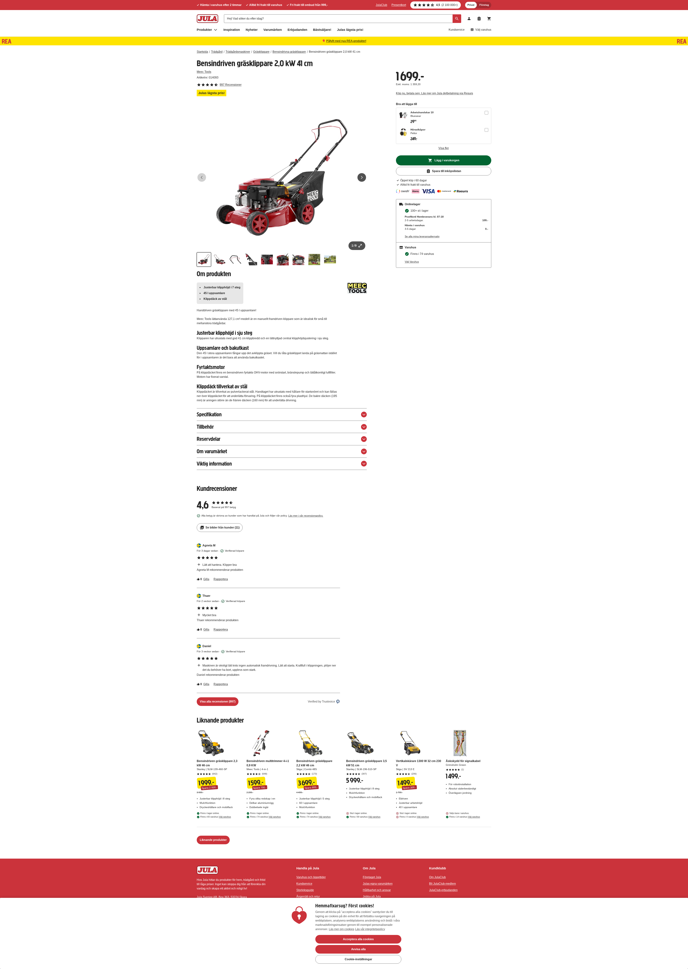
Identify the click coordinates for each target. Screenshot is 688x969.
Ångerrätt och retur (308, 896)
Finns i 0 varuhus (414, 817)
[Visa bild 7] (298, 259)
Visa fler (443, 148)
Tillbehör (205, 426)
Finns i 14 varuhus (464, 817)
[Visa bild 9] (330, 259)
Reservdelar (208, 439)
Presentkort (398, 4)
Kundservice (457, 29)
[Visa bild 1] (204, 259)
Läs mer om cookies (341, 929)
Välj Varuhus (412, 261)
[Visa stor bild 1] (281, 177)
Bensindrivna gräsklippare (289, 51)
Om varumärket (212, 451)
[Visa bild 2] (219, 259)
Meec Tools (204, 71)
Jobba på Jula (372, 896)
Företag (484, 4)
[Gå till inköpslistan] (479, 18)
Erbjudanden (297, 30)
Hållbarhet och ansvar (377, 890)
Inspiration (231, 30)
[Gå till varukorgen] (489, 18)
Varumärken (272, 30)
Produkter (204, 30)
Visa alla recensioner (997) (217, 701)
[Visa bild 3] (235, 259)
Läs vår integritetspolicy (370, 929)
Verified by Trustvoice (321, 701)
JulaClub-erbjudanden (443, 890)
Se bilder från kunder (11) (223, 527)
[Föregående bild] (201, 177)
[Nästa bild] (361, 177)
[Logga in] (469, 18)
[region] (344, 933)
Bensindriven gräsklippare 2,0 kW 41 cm (334, 51)
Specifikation (209, 414)
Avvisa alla (358, 949)
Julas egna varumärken (378, 883)
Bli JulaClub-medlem (442, 883)
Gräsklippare (261, 51)
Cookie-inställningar (358, 959)
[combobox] (342, 18)
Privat (470, 4)
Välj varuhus (483, 29)
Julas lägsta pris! (350, 30)
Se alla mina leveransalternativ (422, 236)
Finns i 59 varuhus (365, 817)
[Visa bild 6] (283, 259)
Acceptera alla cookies (358, 939)
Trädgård (217, 51)
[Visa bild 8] (314, 259)
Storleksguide (305, 890)
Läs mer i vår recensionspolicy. (305, 515)
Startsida (202, 51)
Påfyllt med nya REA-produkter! (346, 40)
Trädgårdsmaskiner (238, 51)
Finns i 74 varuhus (265, 817)
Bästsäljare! (322, 30)
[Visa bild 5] (267, 259)
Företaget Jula (372, 877)
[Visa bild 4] (251, 259)
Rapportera (221, 579)
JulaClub (381, 4)
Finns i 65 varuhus (215, 817)
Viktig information (214, 463)
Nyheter (252, 30)
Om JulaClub (437, 877)
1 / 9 (354, 245)
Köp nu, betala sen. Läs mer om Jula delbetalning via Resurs (434, 93)
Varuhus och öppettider (311, 877)
